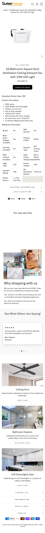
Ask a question (22, 192)
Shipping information (22, 187)
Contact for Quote (22, 87)
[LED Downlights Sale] (22, 459)
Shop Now (22, 400)
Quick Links (22, 506)
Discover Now (22, 443)
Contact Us (22, 492)
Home (5, 10)
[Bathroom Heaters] (22, 417)
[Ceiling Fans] (22, 374)
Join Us (22, 513)
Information (22, 499)
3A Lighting (22, 65)
